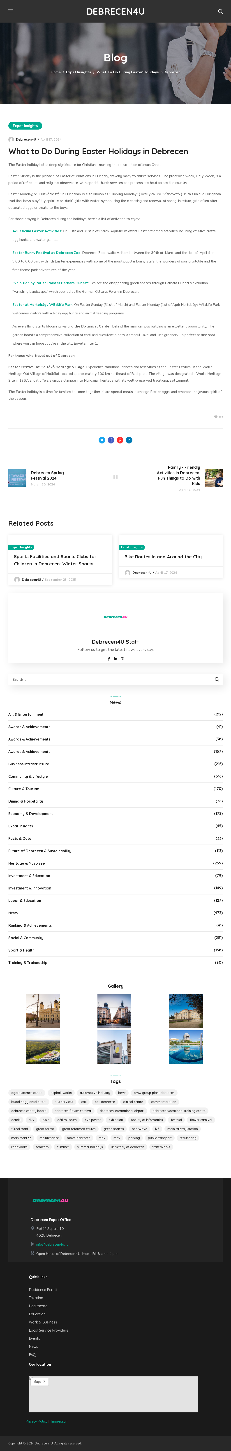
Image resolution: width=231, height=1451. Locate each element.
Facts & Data (19, 838)
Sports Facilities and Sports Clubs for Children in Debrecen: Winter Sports (55, 560)
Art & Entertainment (26, 714)
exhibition (116, 1120)
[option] (60, 560)
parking (134, 1138)
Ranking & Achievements (30, 925)
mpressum (60, 1421)
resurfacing (188, 1138)
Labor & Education (24, 900)
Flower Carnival (201, 1120)
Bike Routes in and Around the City (163, 557)
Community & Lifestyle (28, 776)
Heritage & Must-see (26, 863)
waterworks (161, 1147)
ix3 (157, 1129)
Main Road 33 (21, 1138)
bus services (64, 1102)
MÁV (102, 1138)
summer (63, 1147)
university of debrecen (127, 1147)
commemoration (163, 1102)
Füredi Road (19, 1129)
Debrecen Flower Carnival (73, 1111)
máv (116, 1138)
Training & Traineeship (27, 962)
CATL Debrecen (105, 1102)
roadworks (19, 1147)
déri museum (67, 1120)
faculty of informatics (147, 1120)
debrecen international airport (122, 1111)
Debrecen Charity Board (28, 1111)
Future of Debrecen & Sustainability (39, 851)
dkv (31, 1120)
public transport (160, 1138)
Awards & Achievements (29, 726)
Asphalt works (61, 1093)
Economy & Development (30, 813)
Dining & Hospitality (25, 801)
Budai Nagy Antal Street (28, 1102)
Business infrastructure (28, 764)
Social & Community (25, 938)
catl (84, 1102)
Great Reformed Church (79, 1129)
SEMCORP (42, 1147)
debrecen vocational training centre (179, 1111)
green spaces (114, 1129)
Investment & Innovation (29, 888)
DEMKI (16, 1120)
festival (176, 1120)
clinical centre (133, 1102)
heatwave (139, 1129)
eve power (93, 1120)
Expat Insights (78, 72)
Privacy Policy (36, 1421)
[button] (220, 11)
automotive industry (95, 1093)
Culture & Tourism (23, 789)
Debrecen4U (26, 139)
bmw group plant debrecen (154, 1093)
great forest (45, 1129)
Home (56, 72)
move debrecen (78, 1138)
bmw (122, 1093)
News (13, 913)
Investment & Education (29, 875)
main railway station (182, 1129)
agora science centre (26, 1093)
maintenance (49, 1138)
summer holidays (90, 1147)
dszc (45, 1120)
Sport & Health (21, 950)
